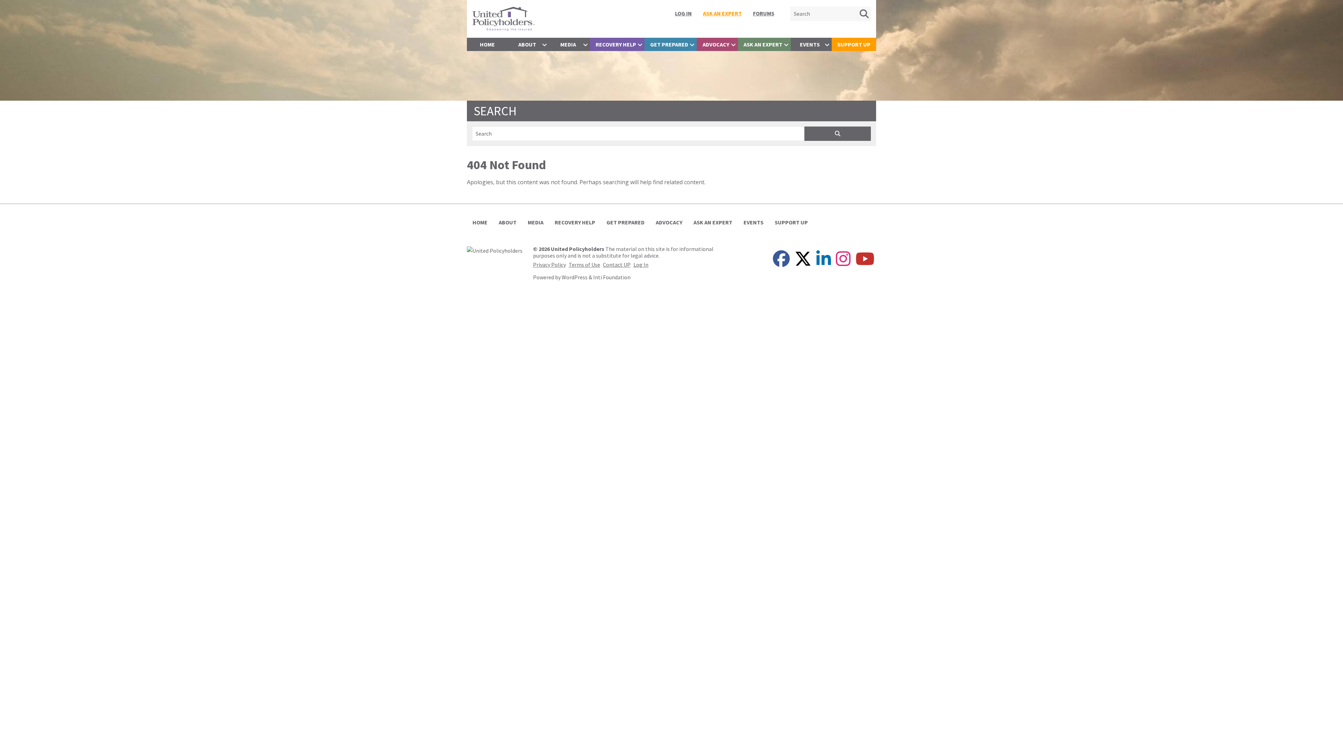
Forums (763, 13)
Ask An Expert (722, 13)
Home (487, 44)
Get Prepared (669, 44)
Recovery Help (616, 44)
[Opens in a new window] (495, 249)
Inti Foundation (612, 277)
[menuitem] (683, 13)
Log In (683, 13)
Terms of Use (584, 264)
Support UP (854, 44)
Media (568, 44)
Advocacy (716, 44)
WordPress (575, 277)
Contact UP (617, 264)
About (527, 44)
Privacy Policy (549, 264)
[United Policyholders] (503, 18)
